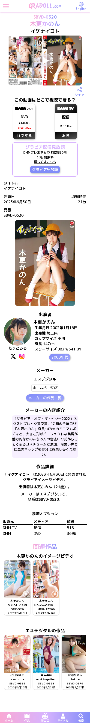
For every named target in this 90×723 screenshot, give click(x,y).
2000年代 (59, 357)
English (81, 9)
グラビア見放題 (45, 169)
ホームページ (43, 387)
